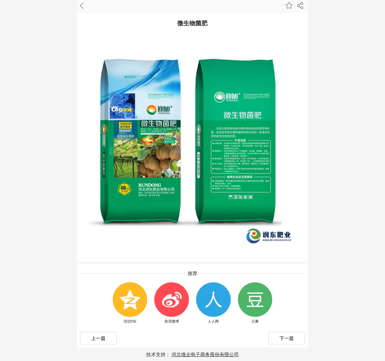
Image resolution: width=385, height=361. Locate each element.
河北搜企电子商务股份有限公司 (205, 354)
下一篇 (286, 338)
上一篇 (98, 338)
